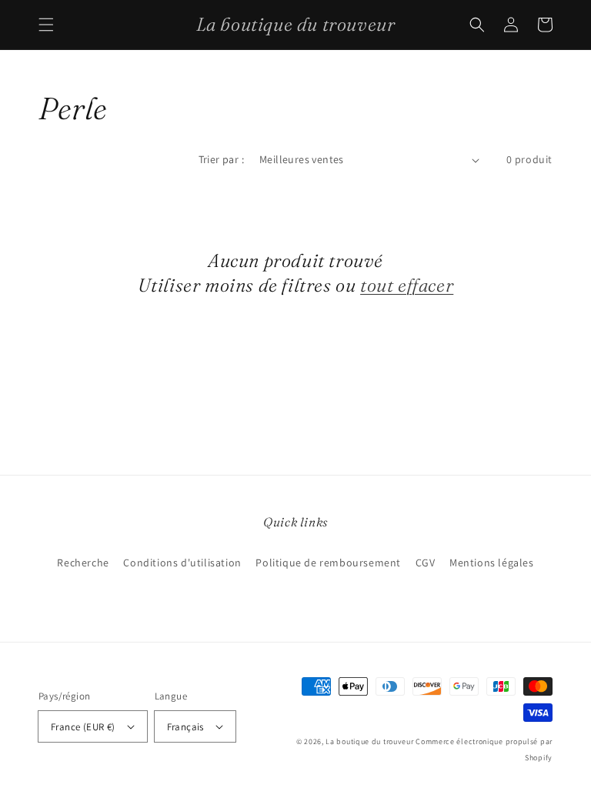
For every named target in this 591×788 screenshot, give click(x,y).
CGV (426, 562)
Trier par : (221, 159)
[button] (46, 25)
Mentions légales (491, 562)
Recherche (83, 562)
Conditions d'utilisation (182, 562)
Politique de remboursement (328, 562)
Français (185, 726)
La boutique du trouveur (369, 741)
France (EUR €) (83, 726)
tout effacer (406, 285)
